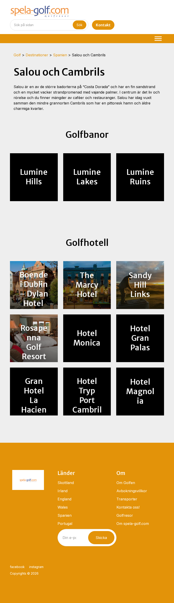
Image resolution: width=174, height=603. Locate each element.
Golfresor (124, 515)
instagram (36, 567)
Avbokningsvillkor (131, 491)
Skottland (66, 482)
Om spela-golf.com (132, 523)
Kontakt (103, 25)
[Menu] (158, 38)
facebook (17, 567)
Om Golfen (125, 482)
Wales (63, 507)
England (64, 499)
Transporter (126, 499)
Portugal (65, 523)
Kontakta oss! (128, 507)
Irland (63, 491)
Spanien (65, 515)
